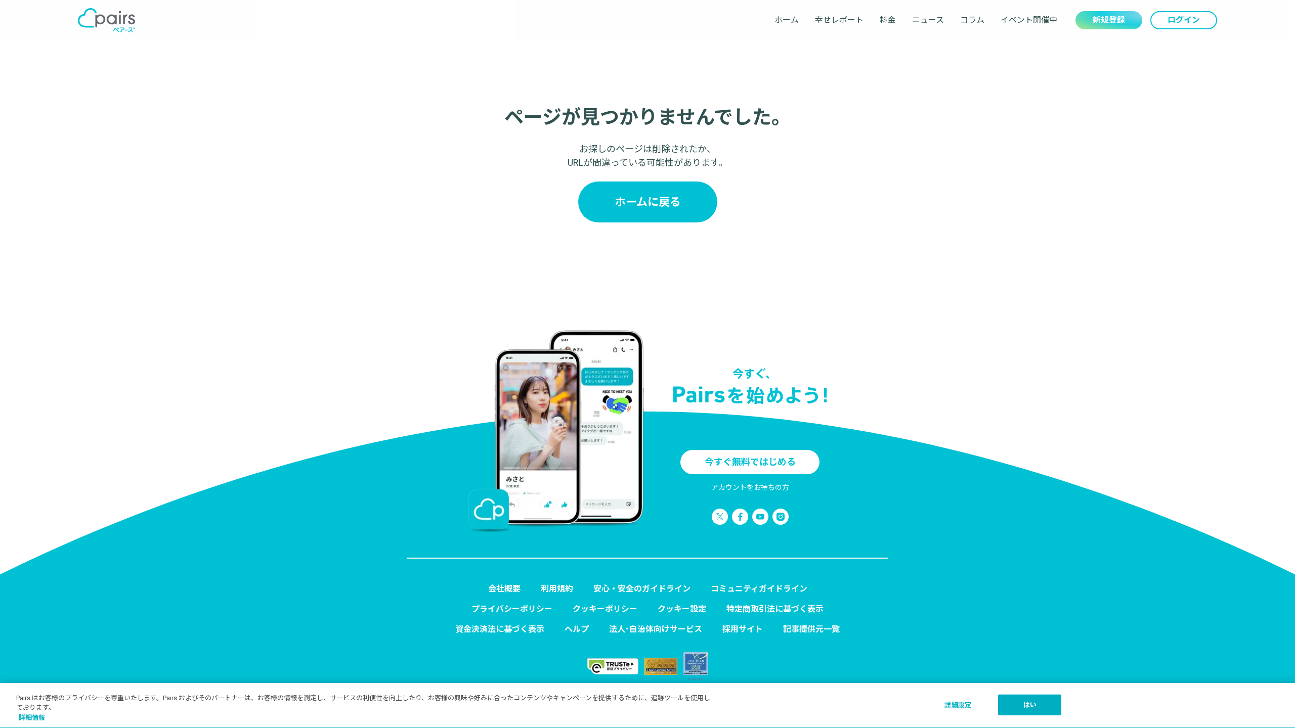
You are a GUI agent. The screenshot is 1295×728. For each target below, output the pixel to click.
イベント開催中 (1029, 20)
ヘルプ (577, 629)
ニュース (928, 20)
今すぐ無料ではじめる (750, 462)
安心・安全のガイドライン (641, 589)
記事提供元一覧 (811, 629)
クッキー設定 (682, 609)
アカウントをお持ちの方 (750, 487)
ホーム (786, 20)
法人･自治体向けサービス (655, 629)
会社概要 (504, 589)
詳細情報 (32, 717)
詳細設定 (957, 704)
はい (1030, 704)
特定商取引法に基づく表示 (775, 609)
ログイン (1184, 20)
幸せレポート (839, 20)
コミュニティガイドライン (759, 589)
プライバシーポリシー (511, 609)
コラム (972, 20)
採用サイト (742, 629)
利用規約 (557, 589)
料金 (888, 20)
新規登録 (1109, 20)
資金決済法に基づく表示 (499, 629)
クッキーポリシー (605, 609)
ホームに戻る (648, 202)
